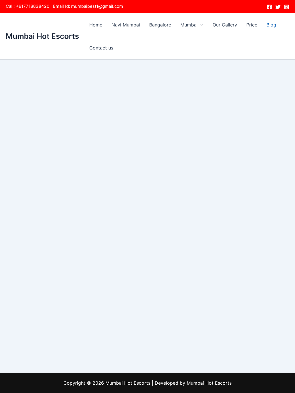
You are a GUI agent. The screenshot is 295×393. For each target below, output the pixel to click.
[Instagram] (286, 6)
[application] (200, 24)
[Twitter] (278, 6)
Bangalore (160, 25)
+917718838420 (32, 6)
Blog (271, 25)
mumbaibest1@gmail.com (97, 6)
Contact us (101, 48)
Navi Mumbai (125, 25)
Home (95, 25)
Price (251, 25)
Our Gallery (225, 25)
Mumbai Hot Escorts (42, 36)
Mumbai (189, 25)
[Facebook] (269, 6)
